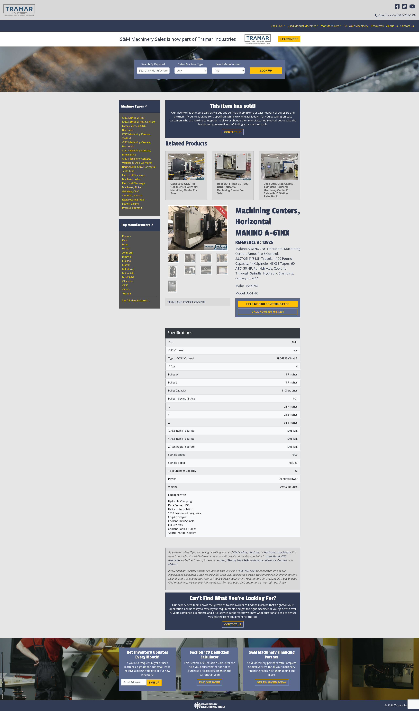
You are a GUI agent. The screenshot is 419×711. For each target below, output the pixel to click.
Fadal (125, 240)
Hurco (125, 248)
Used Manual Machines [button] (302, 26)
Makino (126, 261)
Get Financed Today (272, 682)
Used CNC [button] (277, 26)
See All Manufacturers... (136, 300)
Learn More (289, 39)
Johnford (127, 252)
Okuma (126, 289)
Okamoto (127, 281)
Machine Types (133, 106)
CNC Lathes (240, 552)
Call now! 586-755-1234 (268, 311)
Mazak (126, 265)
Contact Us (407, 26)
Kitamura (270, 560)
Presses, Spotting (132, 208)
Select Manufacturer (228, 64)
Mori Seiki (128, 277)
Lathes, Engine (130, 203)
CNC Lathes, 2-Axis (133, 118)
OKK (125, 285)
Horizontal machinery (277, 552)
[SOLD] (197, 228)
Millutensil (128, 269)
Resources (377, 26)
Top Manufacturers (136, 225)
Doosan (126, 236)
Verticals (253, 552)
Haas (125, 244)
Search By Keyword (153, 64)
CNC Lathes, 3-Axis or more (138, 122)
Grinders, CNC (130, 191)
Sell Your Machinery (356, 26)
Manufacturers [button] (330, 26)
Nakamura (256, 560)
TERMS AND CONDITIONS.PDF (186, 302)
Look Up (266, 70)
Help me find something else (267, 304)
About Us (392, 26)
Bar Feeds (127, 130)
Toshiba (126, 293)
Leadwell (127, 256)
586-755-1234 (407, 15)
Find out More (209, 682)
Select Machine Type (190, 64)
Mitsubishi (128, 273)
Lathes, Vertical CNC (134, 126)
